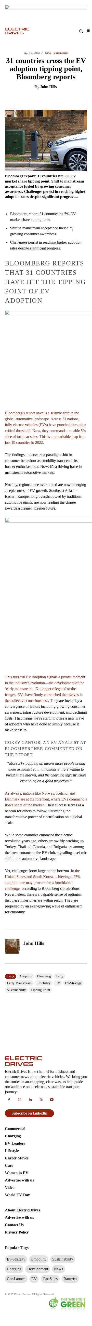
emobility (44, 983)
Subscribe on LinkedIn (29, 1113)
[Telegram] (70, 99)
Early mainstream (19, 983)
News (48, 53)
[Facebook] (48, 99)
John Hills (48, 87)
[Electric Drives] (25, 31)
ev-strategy (73, 983)
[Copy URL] (82, 99)
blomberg (44, 976)
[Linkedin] (25, 99)
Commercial (61, 53)
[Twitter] (36, 99)
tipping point (40, 990)
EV (57, 983)
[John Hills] (12, 946)
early (59, 976)
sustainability (16, 990)
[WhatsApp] (59, 99)
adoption (25, 976)
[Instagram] (20, 1100)
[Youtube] (52, 1100)
